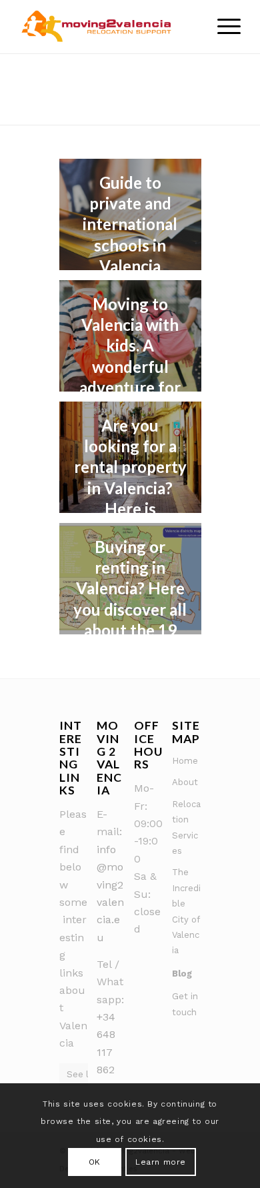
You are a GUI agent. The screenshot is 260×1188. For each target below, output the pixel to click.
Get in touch (185, 1004)
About (185, 782)
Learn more (160, 1162)
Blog (182, 974)
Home (185, 761)
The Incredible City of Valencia (186, 911)
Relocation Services (186, 827)
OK (95, 1162)
